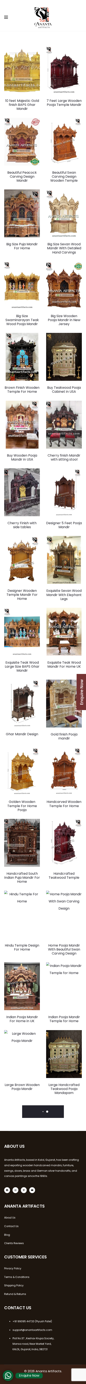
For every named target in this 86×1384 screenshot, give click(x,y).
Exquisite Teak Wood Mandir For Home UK (64, 664)
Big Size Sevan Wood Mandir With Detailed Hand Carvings (64, 248)
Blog (7, 1235)
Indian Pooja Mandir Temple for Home (64, 1019)
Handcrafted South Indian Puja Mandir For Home (22, 877)
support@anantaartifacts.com (32, 1330)
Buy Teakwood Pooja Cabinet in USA (64, 389)
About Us (9, 1217)
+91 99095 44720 (23, 1321)
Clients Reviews (14, 1243)
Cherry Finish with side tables (22, 525)
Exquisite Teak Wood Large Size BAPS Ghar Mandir (22, 666)
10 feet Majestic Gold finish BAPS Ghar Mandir (22, 104)
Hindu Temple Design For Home (22, 947)
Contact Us (11, 1226)
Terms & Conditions (16, 1277)
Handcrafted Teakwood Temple (64, 875)
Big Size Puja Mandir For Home (22, 246)
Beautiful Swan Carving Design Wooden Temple (64, 176)
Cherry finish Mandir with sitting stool (64, 457)
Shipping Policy (14, 1285)
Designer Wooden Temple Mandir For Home (22, 594)
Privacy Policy (12, 1268)
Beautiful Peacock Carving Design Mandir (22, 176)
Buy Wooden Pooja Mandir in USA (22, 457)
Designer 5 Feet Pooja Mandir (64, 525)
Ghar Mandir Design (22, 734)
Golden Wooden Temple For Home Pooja (22, 805)
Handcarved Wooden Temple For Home (64, 803)
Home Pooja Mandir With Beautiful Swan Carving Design (64, 949)
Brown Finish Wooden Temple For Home (22, 389)
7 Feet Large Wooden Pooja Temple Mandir (64, 102)
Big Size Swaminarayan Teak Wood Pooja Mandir (22, 320)
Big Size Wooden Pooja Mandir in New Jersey (64, 320)
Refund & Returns (15, 1294)
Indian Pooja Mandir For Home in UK (22, 1019)
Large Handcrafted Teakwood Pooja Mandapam (64, 1088)
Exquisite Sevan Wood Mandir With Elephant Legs (64, 594)
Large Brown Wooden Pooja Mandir (22, 1086)
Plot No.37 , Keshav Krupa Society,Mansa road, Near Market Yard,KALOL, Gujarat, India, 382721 (33, 1344)
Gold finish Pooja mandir (64, 736)
